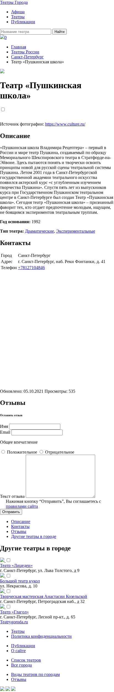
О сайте (18, 650)
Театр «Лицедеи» (16, 565)
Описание (20, 521)
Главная (18, 47)
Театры (18, 16)
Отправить (11, 512)
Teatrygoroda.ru (14, 622)
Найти (59, 32)
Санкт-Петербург (27, 56)
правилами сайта (22, 506)
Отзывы (18, 531)
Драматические (39, 231)
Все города (21, 665)
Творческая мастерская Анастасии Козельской (43, 596)
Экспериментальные (75, 231)
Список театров (26, 660)
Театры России (25, 52)
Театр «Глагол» (14, 612)
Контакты (20, 526)
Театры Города (14, 2)
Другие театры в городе (33, 536)
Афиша (18, 11)
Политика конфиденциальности (41, 636)
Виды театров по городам (35, 674)
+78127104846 (31, 267)
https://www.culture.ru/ (65, 124)
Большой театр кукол (20, 581)
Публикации (23, 21)
